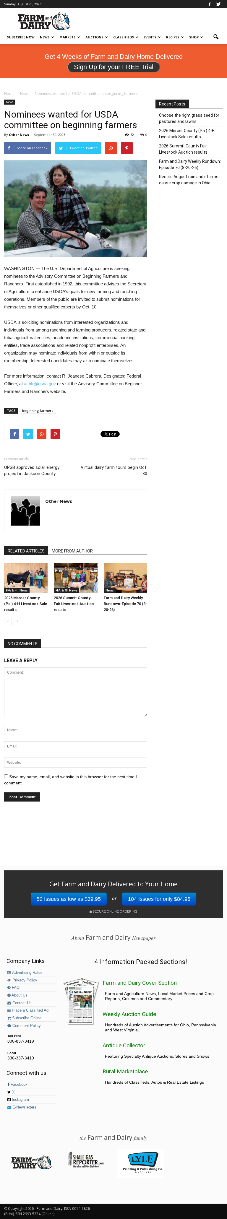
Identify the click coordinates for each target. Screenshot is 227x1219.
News (45, 37)
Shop (194, 37)
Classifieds (123, 37)
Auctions (94, 37)
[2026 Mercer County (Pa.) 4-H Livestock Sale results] (26, 578)
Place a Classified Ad (29, 1010)
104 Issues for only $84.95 (159, 899)
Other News (19, 134)
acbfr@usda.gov (40, 383)
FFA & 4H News (17, 590)
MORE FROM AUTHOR (72, 551)
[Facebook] (209, 4)
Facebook (18, 1085)
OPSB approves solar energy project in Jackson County (31, 470)
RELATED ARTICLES (26, 551)
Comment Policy (26, 1026)
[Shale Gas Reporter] (86, 1166)
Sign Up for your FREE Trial (113, 67)
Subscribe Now (21, 37)
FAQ (15, 988)
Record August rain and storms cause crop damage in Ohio (188, 179)
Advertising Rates (27, 973)
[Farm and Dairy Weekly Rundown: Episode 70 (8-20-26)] (125, 578)
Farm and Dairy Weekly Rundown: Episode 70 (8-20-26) (125, 604)
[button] (216, 37)
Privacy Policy (24, 980)
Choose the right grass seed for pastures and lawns (189, 118)
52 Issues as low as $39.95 (69, 899)
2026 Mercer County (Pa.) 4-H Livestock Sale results (25, 604)
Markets (67, 37)
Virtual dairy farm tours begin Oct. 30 (114, 470)
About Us (19, 995)
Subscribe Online (26, 1018)
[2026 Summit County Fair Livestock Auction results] (75, 578)
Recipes (172, 37)
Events (150, 37)
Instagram (20, 1100)
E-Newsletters (23, 1107)
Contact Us (21, 1003)
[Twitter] (218, 4)
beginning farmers (37, 410)
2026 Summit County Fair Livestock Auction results (74, 604)
